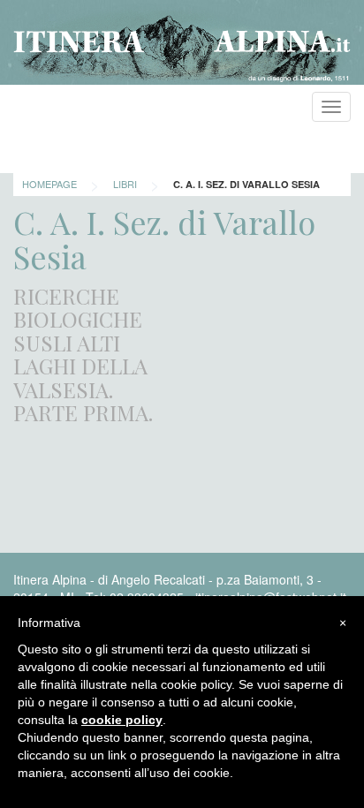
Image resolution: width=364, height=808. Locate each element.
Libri (125, 184)
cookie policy (122, 720)
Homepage (49, 184)
